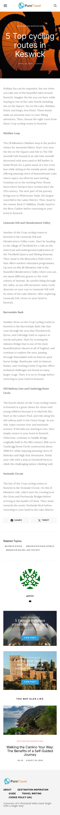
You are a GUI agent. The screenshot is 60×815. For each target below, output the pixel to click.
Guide (12, 793)
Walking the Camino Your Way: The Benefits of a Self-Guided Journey (30, 751)
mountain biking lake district (23, 550)
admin (39, 64)
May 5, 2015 (25, 674)
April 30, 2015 (25, 64)
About (7, 789)
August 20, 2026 (34, 760)
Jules (20, 760)
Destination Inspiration (30, 26)
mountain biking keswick (41, 546)
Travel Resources (30, 617)
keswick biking (14, 546)
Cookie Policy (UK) (20, 797)
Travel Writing (32, 793)
